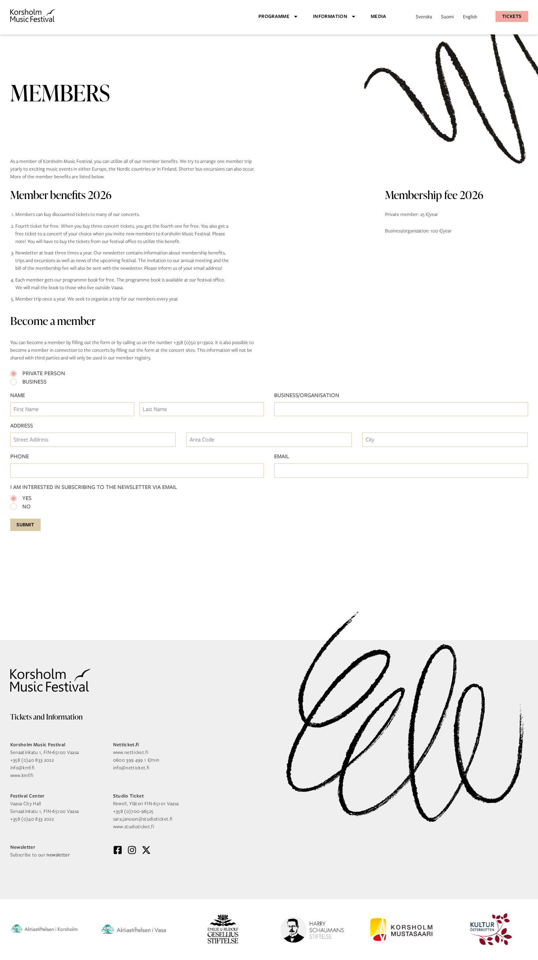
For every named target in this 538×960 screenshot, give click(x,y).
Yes (26, 498)
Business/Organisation (306, 395)
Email (281, 456)
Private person (43, 373)
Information (330, 16)
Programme (273, 16)
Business (34, 382)
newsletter (58, 854)
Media (378, 16)
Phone (19, 456)
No (26, 507)
